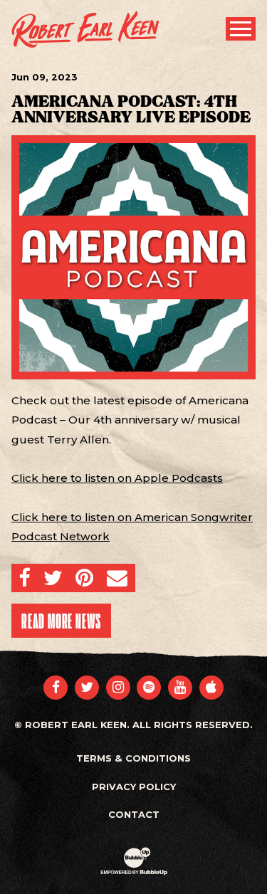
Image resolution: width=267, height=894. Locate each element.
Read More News (61, 621)
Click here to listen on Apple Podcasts (117, 478)
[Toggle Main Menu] (241, 29)
